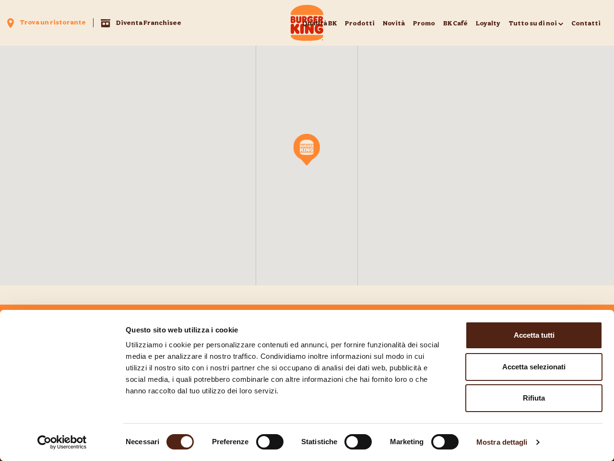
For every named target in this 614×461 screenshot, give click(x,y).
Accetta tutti (534, 335)
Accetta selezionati (534, 367)
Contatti (586, 23)
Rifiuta (534, 398)
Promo (424, 23)
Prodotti (360, 23)
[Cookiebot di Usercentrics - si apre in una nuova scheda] (62, 442)
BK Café (455, 23)
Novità (394, 23)
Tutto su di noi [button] (532, 23)
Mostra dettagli (502, 442)
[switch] (269, 441)
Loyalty (488, 23)
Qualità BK (319, 23)
